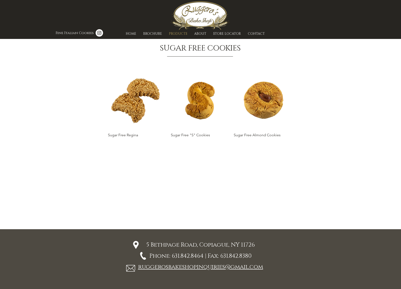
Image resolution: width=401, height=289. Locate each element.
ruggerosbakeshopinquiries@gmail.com (200, 267)
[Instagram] (99, 33)
